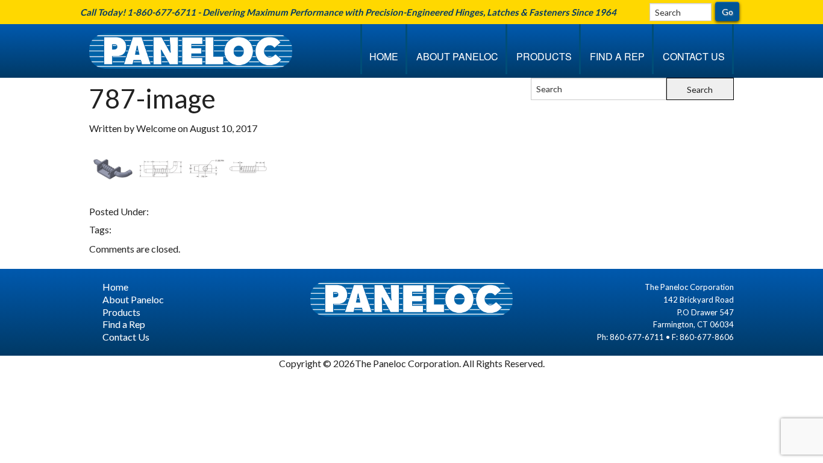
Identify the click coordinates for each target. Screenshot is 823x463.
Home (383, 56)
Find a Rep (617, 56)
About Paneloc (457, 56)
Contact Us (694, 56)
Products (544, 56)
